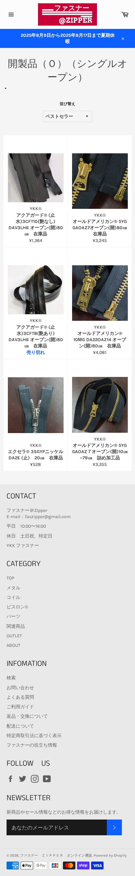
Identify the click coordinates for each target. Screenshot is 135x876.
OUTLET (14, 636)
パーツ (13, 616)
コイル (13, 597)
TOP (10, 578)
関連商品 (16, 626)
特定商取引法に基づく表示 (34, 735)
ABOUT (13, 645)
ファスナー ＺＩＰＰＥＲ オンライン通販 (56, 855)
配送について (20, 726)
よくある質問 (20, 697)
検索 (11, 678)
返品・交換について (27, 716)
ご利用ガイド (20, 707)
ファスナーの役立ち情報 (32, 745)
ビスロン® (17, 607)
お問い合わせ (20, 687)
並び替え (67, 103)
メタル (13, 588)
